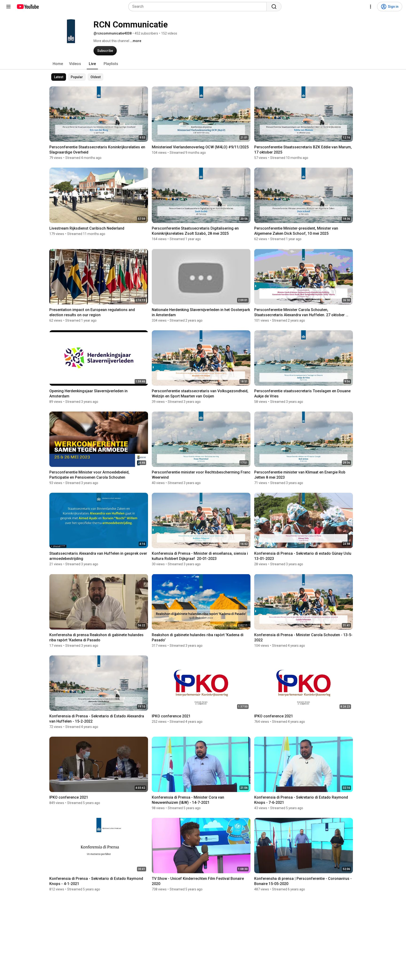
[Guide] (8, 6)
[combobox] (198, 6)
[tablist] (203, 63)
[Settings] (370, 6)
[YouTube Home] (27, 6)
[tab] (57, 63)
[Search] (273, 6)
